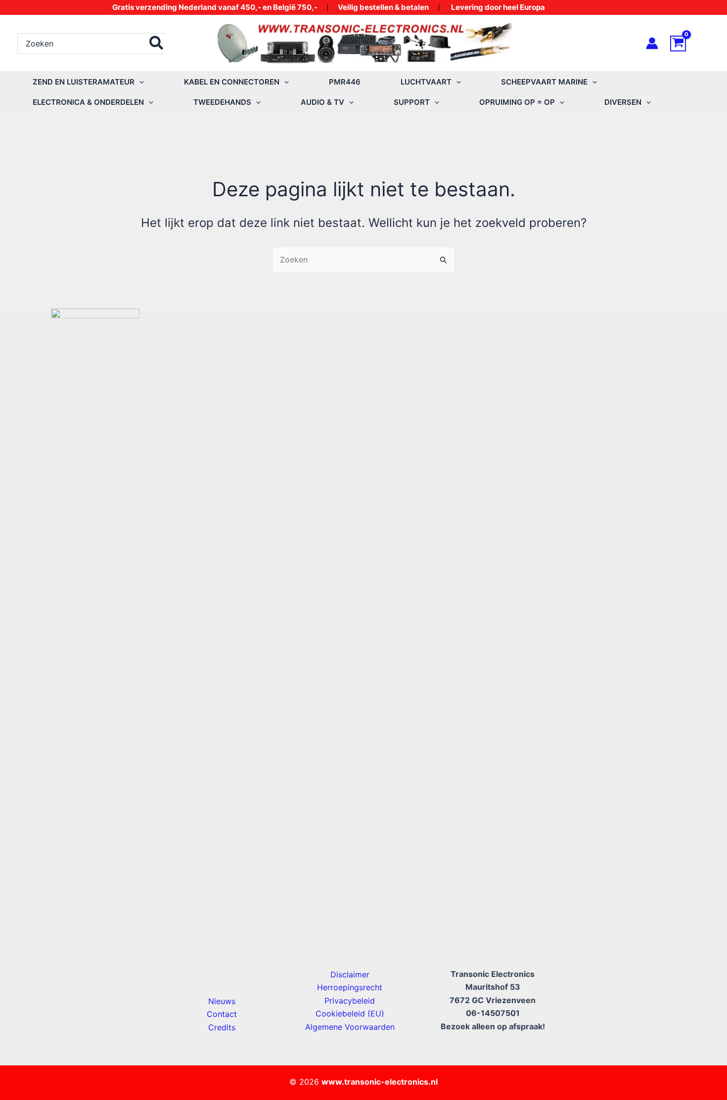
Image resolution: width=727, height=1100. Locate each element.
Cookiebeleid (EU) (350, 1013)
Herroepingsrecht (349, 987)
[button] (139, 82)
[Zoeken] (156, 43)
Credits (221, 1027)
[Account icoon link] (652, 43)
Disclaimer (349, 974)
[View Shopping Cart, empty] (690, 43)
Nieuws (221, 1001)
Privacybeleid (349, 1001)
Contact (222, 1014)
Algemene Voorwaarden (350, 1027)
